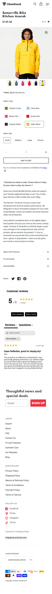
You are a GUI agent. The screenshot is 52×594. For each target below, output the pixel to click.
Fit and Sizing (8, 259)
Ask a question (17, 314)
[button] (46, 152)
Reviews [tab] (11, 325)
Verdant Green (15, 108)
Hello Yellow (36, 124)
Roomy (40, 140)
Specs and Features (11, 252)
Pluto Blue (35, 108)
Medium (18, 140)
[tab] (26, 325)
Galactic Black (15, 124)
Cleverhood (23, 581)
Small (7, 140)
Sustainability (9, 266)
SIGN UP (38, 403)
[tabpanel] (24, 352)
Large (29, 140)
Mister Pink (13, 116)
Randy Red (35, 116)
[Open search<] (35, 4)
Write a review (31, 314)
